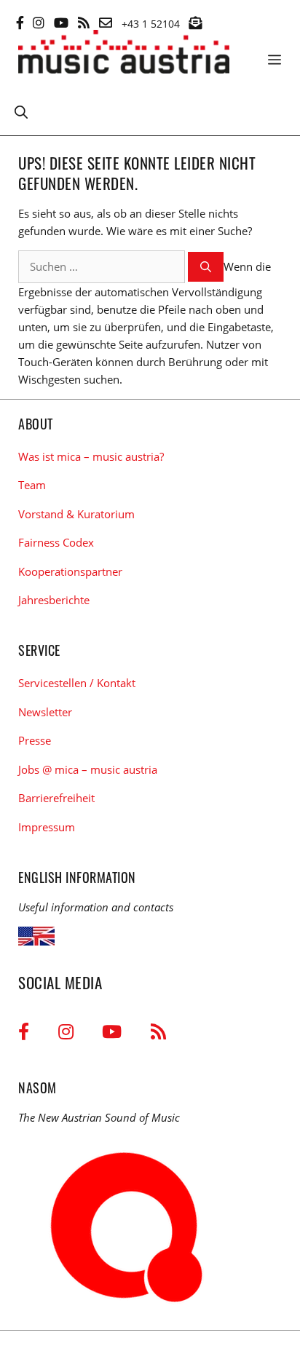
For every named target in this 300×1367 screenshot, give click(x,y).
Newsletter (45, 712)
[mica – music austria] (123, 54)
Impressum (46, 827)
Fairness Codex (56, 542)
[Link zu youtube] (61, 22)
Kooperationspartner (70, 571)
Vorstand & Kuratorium (76, 514)
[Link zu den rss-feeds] (84, 22)
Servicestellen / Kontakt (76, 682)
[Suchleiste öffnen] (21, 111)
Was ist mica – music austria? (91, 456)
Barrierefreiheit (56, 798)
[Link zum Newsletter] (195, 22)
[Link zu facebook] (20, 22)
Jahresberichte (54, 600)
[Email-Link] (105, 22)
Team (32, 485)
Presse (34, 740)
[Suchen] (206, 267)
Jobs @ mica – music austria (87, 769)
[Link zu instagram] (38, 22)
